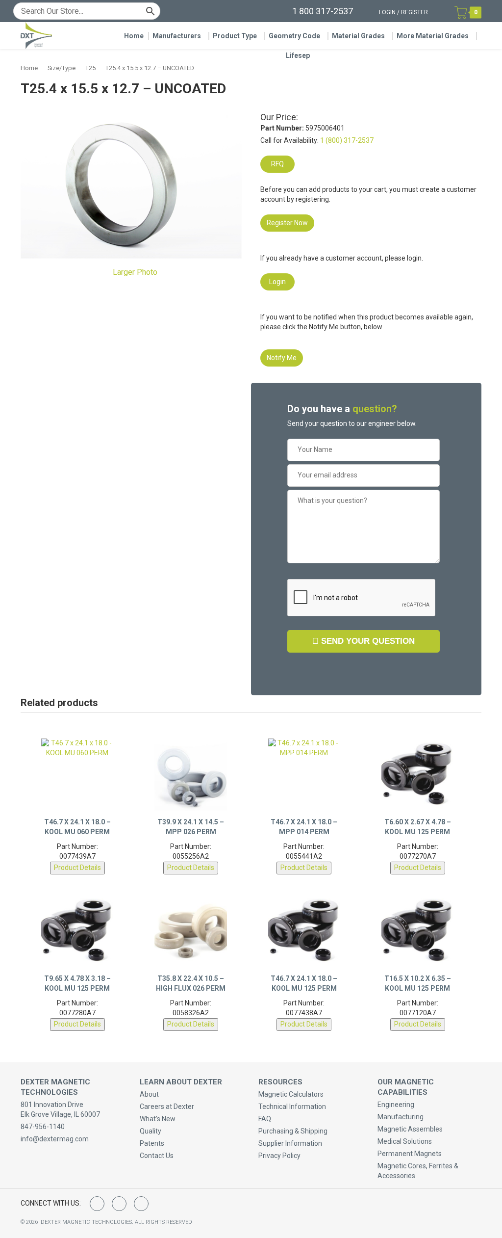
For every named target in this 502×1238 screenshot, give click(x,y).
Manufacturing (400, 1117)
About (149, 1094)
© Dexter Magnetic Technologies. (78, 1222)
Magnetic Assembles (410, 1129)
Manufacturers (176, 36)
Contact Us (157, 1155)
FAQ (264, 1119)
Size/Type (61, 68)
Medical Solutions (404, 1141)
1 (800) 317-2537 (347, 140)
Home (134, 36)
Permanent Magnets (409, 1154)
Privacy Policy (279, 1155)
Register (414, 12)
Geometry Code (294, 36)
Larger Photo (134, 272)
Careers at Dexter (167, 1106)
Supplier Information (290, 1143)
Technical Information (292, 1106)
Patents (152, 1143)
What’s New (158, 1119)
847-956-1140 (43, 1127)
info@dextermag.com (55, 1139)
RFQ (277, 164)
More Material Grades (433, 36)
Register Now (287, 223)
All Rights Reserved (163, 1222)
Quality (150, 1131)
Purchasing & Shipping (292, 1131)
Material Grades (358, 36)
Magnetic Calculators (291, 1094)
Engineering (395, 1104)
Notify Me (282, 358)
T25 (90, 68)
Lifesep (298, 55)
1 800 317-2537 (322, 11)
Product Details (77, 867)
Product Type (235, 36)
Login (387, 12)
